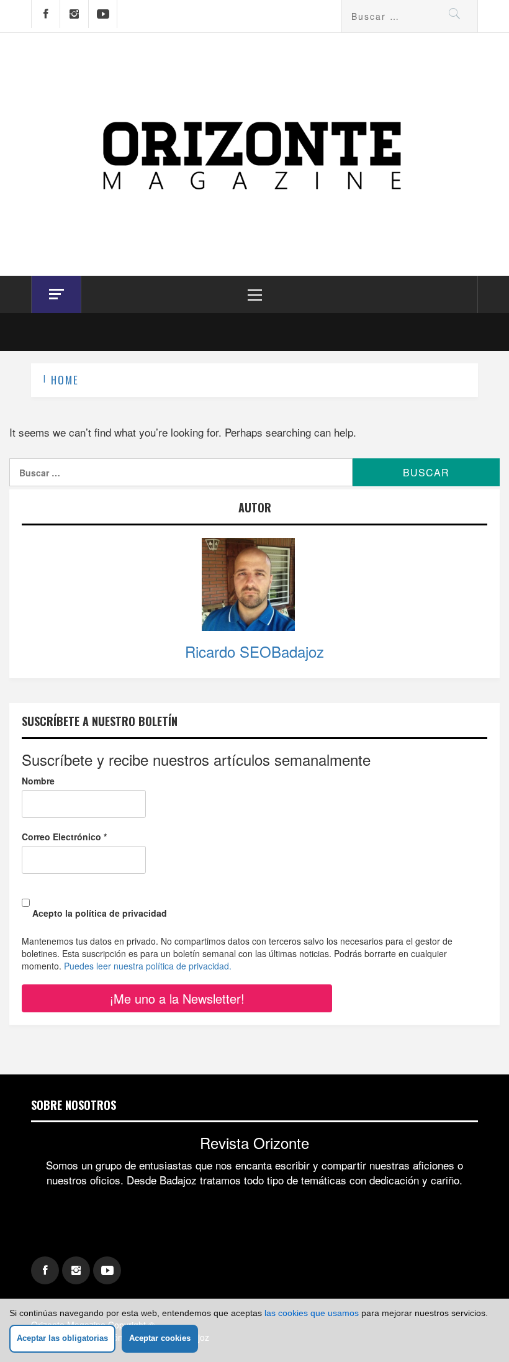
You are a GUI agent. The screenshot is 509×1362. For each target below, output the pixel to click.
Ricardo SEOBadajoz (254, 651)
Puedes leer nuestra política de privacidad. (148, 966)
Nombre (38, 780)
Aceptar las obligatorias (62, 1338)
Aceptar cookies (160, 1338)
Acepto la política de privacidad (98, 913)
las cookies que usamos (311, 1313)
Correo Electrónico (64, 836)
